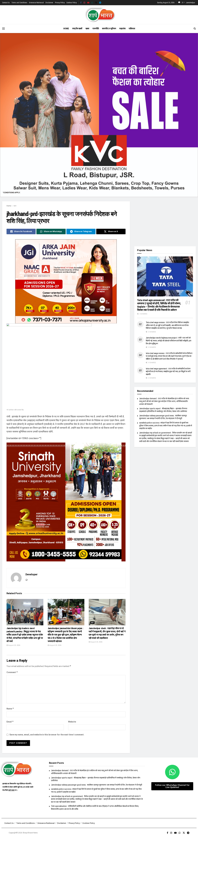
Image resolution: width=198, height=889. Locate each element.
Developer (32, 574)
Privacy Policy (60, 3)
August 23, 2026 (14, 645)
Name (10, 708)
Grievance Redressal (36, 3)
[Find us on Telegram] (100, 2)
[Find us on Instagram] (84, 2)
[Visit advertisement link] (99, 115)
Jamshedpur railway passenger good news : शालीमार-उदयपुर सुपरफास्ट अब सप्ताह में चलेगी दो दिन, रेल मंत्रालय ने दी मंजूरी (96, 785)
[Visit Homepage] (99, 14)
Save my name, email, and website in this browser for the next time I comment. (46, 734)
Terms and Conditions (19, 3)
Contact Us (6, 3)
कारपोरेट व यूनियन (109, 28)
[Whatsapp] (172, 772)
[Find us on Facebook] (80, 2)
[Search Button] (195, 28)
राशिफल (132, 28)
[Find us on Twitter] (96, 2)
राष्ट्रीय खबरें (77, 28)
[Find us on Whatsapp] (92, 2)
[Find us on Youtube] (88, 2)
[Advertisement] (165, 221)
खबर (87, 28)
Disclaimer (49, 3)
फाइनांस (122, 28)
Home (66, 28)
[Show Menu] (3, 29)
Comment (12, 672)
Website (72, 722)
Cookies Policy (71, 3)
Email (10, 721)
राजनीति (95, 28)
